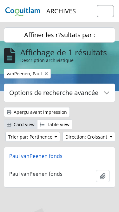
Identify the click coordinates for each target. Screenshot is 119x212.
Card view (23, 124)
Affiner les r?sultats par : (59, 35)
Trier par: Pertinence (31, 137)
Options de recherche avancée (53, 92)
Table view (57, 124)
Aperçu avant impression (39, 112)
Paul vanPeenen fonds (36, 156)
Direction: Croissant (87, 137)
